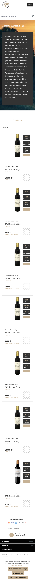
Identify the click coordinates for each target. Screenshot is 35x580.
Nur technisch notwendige (18, 569)
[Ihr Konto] (23, 11)
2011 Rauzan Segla (12, 170)
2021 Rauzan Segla (12, 387)
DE (29, 4)
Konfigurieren (18, 573)
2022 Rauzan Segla (12, 441)
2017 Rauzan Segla (12, 333)
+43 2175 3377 (20, 536)
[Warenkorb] (27, 11)
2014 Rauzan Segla (12, 224)
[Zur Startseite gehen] (5, 5)
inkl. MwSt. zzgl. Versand (12, 180)
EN (31, 4)
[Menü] (31, 11)
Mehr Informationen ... (17, 565)
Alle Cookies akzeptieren (18, 577)
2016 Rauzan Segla (12, 278)
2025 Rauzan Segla (12, 496)
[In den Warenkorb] (26, 177)
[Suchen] (33, 16)
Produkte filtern (18, 120)
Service (5, 545)
